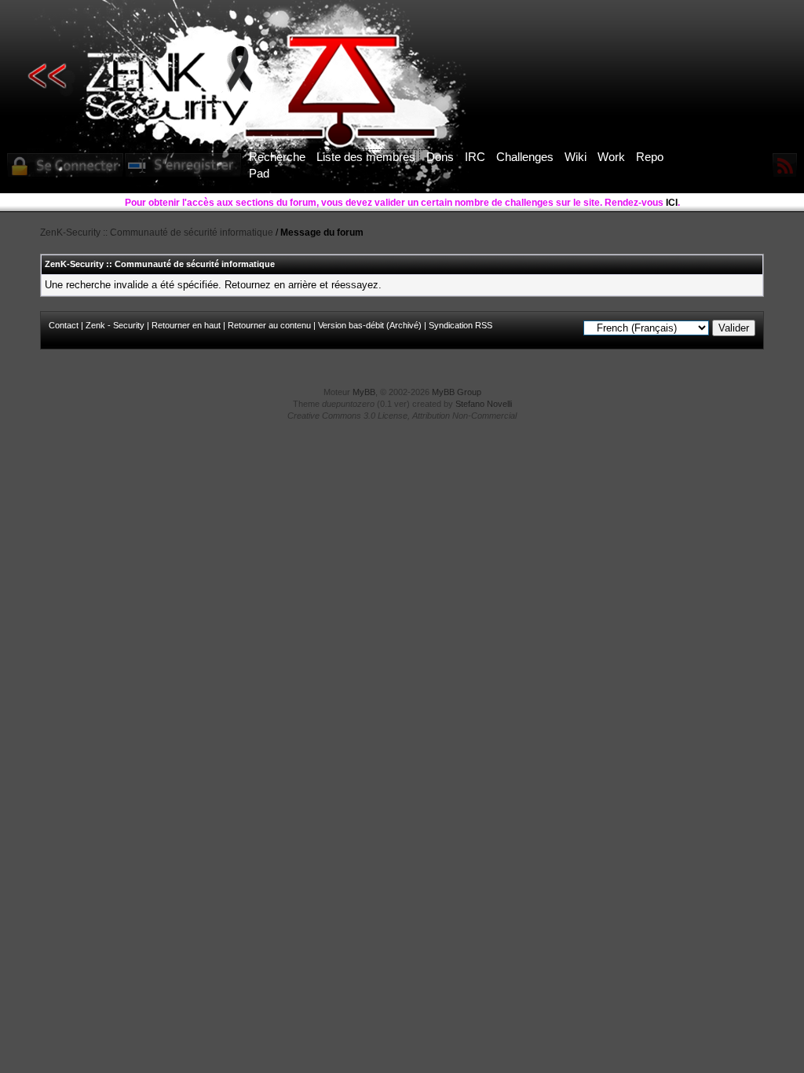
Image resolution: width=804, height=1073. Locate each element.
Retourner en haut (186, 325)
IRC (475, 156)
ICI (672, 202)
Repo (649, 156)
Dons (440, 156)
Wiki (576, 156)
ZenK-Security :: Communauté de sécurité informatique (156, 232)
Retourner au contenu (269, 325)
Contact (64, 325)
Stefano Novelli (483, 403)
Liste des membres (365, 156)
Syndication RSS (460, 325)
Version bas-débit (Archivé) (370, 325)
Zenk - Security (115, 325)
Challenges (525, 156)
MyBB (364, 392)
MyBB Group (456, 392)
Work (611, 156)
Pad (259, 173)
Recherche (277, 156)
